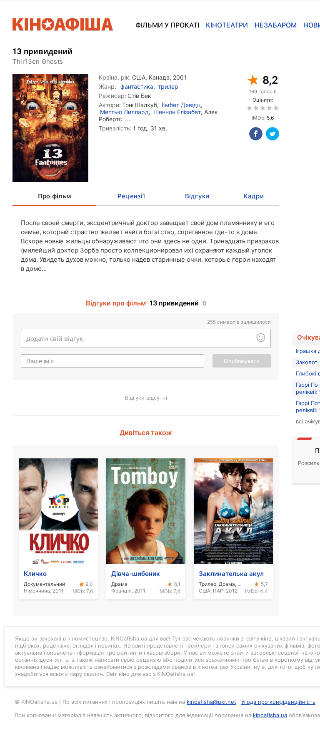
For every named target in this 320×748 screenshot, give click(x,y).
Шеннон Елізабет (177, 111)
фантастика (136, 86)
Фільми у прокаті (167, 25)
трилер (168, 86)
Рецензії (131, 196)
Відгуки (197, 196)
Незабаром (276, 25)
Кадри (254, 196)
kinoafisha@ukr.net (211, 701)
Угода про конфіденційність (278, 701)
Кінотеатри (227, 25)
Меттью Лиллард (124, 111)
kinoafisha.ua (270, 715)
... (127, 119)
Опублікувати (242, 361)
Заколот (307, 362)
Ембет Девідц (181, 104)
